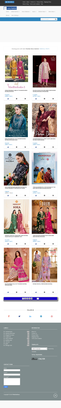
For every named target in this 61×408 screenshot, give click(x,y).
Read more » (16, 71)
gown (7, 343)
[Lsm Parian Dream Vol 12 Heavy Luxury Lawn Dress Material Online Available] (44, 147)
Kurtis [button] (33, 11)
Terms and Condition (35, 4)
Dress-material (9, 338)
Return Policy (26, 4)
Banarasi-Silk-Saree (10, 333)
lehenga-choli (9, 345)
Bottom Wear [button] (42, 11)
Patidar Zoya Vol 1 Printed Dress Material (42, 283)
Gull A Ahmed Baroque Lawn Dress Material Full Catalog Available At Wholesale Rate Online (16, 188)
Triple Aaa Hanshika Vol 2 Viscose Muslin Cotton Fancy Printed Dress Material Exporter (44, 188)
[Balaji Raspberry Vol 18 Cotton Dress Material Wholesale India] (16, 292)
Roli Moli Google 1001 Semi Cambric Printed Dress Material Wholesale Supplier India (44, 91)
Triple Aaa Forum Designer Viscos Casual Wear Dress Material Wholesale (43, 236)
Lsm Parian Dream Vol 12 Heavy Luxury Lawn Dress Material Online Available (44, 139)
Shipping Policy (47, 2)
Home (24, 2)
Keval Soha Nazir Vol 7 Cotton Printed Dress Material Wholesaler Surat (15, 139)
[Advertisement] (30, 31)
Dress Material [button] (25, 11)
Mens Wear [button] (51, 11)
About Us (34, 331)
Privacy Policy (40, 2)
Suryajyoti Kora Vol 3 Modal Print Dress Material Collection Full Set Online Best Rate (16, 236)
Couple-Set (8, 336)
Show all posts (44, 48)
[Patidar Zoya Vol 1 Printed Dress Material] (44, 292)
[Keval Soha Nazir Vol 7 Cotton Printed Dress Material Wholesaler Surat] (16, 147)
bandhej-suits (9, 340)
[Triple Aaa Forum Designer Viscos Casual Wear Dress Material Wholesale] (44, 243)
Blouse (7, 15)
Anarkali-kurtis (9, 331)
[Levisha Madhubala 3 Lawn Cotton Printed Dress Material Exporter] (16, 98)
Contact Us (33, 2)
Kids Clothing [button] (15, 15)
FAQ (42, 4)
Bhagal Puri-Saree (10, 335)
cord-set (8, 342)
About (27, 2)
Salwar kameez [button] (15, 11)
